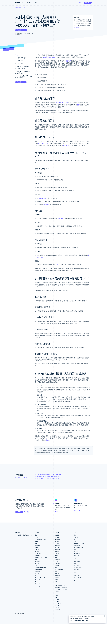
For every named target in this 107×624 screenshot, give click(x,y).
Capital (37, 543)
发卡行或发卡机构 (43, 143)
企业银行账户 (67, 145)
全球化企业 (57, 549)
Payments (37, 571)
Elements (37, 555)
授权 (78, 105)
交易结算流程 (42, 198)
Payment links (39, 569)
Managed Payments (40, 567)
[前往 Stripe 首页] (17, 533)
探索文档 (76, 510)
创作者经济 (57, 563)
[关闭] (104, 616)
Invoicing (37, 561)
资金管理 (57, 555)
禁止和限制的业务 (78, 547)
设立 (56, 265)
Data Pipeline (38, 553)
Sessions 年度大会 (79, 543)
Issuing (37, 563)
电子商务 (57, 543)
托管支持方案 (77, 577)
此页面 (48, 440)
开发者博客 (57, 609)
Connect (37, 549)
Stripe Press (77, 567)
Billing (36, 541)
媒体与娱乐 (57, 573)
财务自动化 (57, 547)
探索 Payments (59, 512)
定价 (46, 2)
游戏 (56, 567)
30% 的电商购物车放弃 (50, 57)
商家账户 (68, 61)
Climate (37, 547)
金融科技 (57, 565)
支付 (24, 8)
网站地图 (76, 551)
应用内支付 (57, 551)
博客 (75, 539)
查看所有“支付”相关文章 (21, 478)
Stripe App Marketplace (61, 587)
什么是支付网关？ (20, 61)
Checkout (37, 545)
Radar (36, 575)
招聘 (75, 563)
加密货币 (37, 551)
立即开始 (19, 512)
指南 (75, 535)
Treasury (37, 586)
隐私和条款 (77, 545)
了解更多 (76, 28)
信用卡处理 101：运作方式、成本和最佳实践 (48, 477)
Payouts (37, 573)
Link (36, 565)
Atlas (36, 537)
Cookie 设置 (77, 553)
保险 (56, 571)
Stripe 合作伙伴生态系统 (61, 589)
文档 (56, 597)
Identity (37, 559)
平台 (56, 557)
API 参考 (57, 599)
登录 (80, 2)
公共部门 (57, 580)
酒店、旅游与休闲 (59, 569)
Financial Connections (41, 557)
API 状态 (57, 601)
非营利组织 (57, 575)
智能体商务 (57, 539)
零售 (56, 582)
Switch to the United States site (78, 620)
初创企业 (57, 537)
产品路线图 (77, 561)
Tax (36, 582)
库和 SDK (57, 605)
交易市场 (57, 553)
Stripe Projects (59, 607)
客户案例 (76, 537)
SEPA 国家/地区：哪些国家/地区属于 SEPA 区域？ (49, 474)
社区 (75, 541)
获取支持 (76, 575)
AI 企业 (56, 561)
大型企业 (57, 535)
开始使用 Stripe (21, 30)
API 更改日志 (58, 603)
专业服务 (57, 577)
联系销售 (87, 2)
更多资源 (18, 8)
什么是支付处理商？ (20, 58)
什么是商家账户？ (20, 63)
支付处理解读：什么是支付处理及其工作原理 (48, 479)
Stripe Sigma (38, 580)
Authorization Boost (40, 539)
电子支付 (46, 204)
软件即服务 (57, 559)
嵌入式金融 (57, 545)
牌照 (75, 549)
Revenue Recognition (40, 577)
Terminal (37, 584)
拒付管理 (60, 218)
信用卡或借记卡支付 (62, 103)
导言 (16, 55)
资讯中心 (76, 565)
